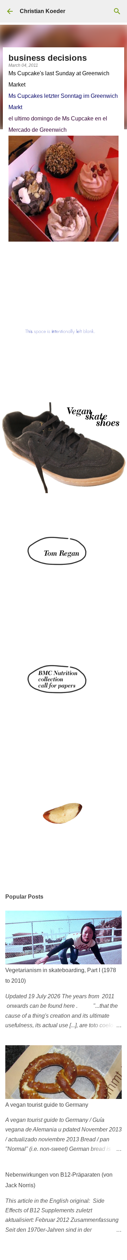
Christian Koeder (42, 11)
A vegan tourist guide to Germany (46, 1105)
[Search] (117, 11)
